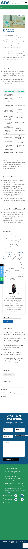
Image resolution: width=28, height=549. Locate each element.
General (5, 389)
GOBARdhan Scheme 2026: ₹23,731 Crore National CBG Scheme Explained (14, 334)
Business (5, 386)
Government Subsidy (9, 393)
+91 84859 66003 (8, 495)
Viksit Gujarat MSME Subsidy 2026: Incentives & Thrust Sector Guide (13, 353)
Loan (4, 396)
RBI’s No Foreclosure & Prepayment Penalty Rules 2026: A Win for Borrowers (13, 347)
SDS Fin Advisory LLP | (14, 541)
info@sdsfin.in (8, 502)
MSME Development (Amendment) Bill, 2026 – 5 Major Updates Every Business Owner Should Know (14, 340)
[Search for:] (12, 318)
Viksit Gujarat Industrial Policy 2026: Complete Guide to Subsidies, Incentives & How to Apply (13, 360)
